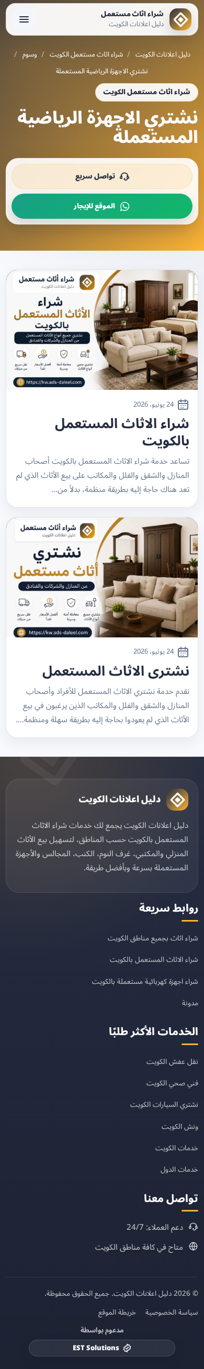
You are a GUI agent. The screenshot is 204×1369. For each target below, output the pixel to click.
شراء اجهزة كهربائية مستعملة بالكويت (145, 981)
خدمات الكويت (176, 1147)
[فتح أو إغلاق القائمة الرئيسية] (24, 19)
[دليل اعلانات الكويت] (177, 800)
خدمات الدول (179, 1169)
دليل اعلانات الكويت (162, 55)
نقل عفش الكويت (172, 1061)
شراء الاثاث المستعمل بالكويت (122, 433)
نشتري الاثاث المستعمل (115, 671)
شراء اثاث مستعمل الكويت (86, 55)
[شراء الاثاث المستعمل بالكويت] (102, 330)
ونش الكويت (180, 1126)
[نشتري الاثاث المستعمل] (102, 577)
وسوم (29, 55)
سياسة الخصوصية (171, 1312)
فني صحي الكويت (172, 1083)
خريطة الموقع (117, 1312)
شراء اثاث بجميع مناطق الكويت (153, 938)
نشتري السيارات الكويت (164, 1104)
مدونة (190, 1003)
